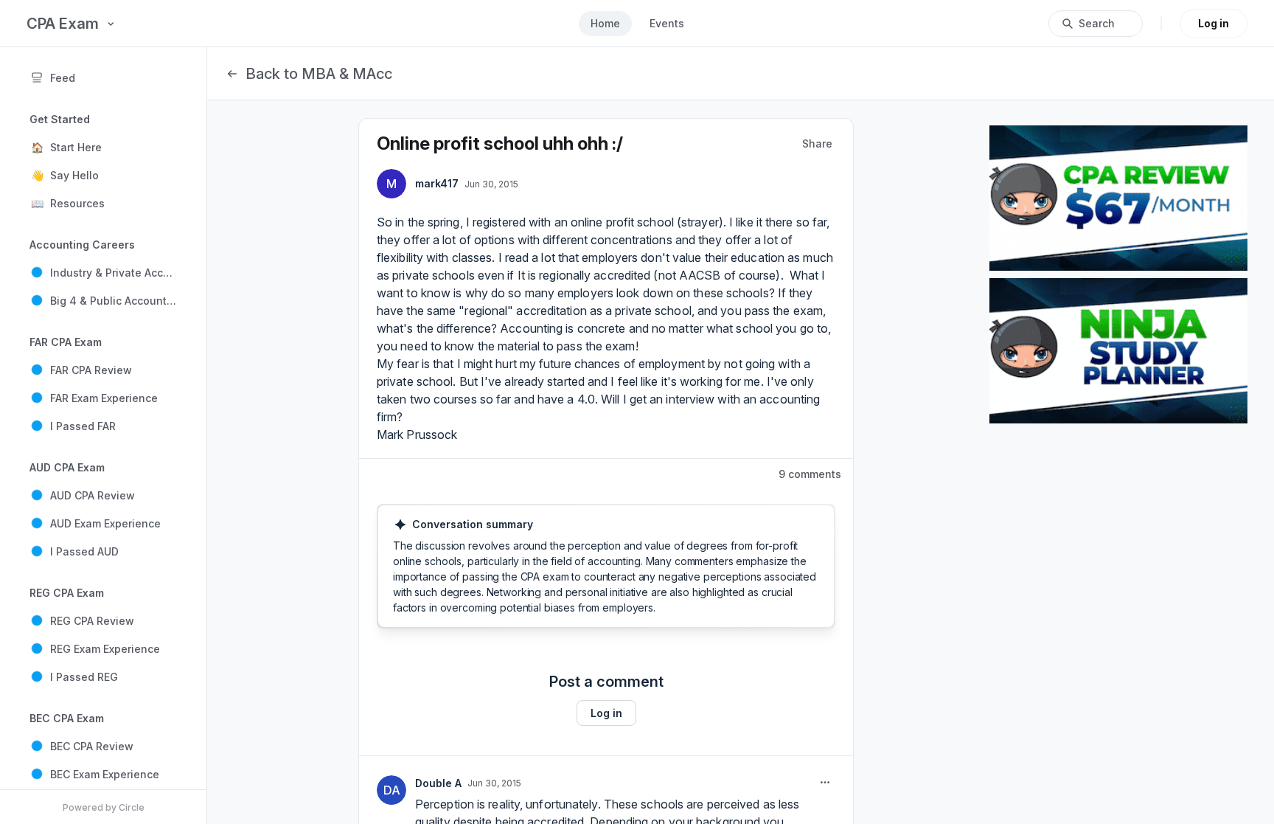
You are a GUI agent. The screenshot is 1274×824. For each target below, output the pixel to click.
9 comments (810, 474)
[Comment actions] (825, 782)
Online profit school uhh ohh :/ (500, 143)
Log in (1213, 23)
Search (1097, 23)
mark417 (437, 183)
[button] (103, 146)
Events (667, 23)
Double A (438, 783)
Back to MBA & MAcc (319, 74)
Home (605, 23)
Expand (422, 603)
